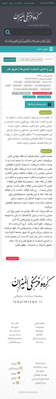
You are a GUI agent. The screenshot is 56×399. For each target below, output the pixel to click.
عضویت (4, 3)
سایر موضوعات (45, 89)
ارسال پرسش (15, 335)
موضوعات (39, 327)
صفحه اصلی (39, 323)
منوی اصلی (42, 49)
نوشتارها (39, 331)
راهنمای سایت (29, 3)
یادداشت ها (14, 331)
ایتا (13, 383)
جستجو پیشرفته (15, 338)
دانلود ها (40, 371)
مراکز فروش (40, 383)
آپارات (14, 364)
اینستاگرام (14, 369)
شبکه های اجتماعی (40, 379)
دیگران (8, 85)
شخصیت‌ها (17, 85)
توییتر (13, 374)
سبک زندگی (28, 85)
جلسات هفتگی (40, 375)
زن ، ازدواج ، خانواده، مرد (42, 85)
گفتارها (39, 335)
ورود (11, 3)
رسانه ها (39, 342)
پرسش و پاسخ (39, 338)
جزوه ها (14, 327)
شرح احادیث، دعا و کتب (32, 82)
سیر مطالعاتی (15, 342)
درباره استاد (40, 363)
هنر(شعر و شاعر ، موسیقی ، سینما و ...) (25, 89)
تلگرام (13, 378)
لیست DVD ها (40, 367)
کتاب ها (14, 323)
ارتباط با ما (18, 3)
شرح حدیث (18, 82)
